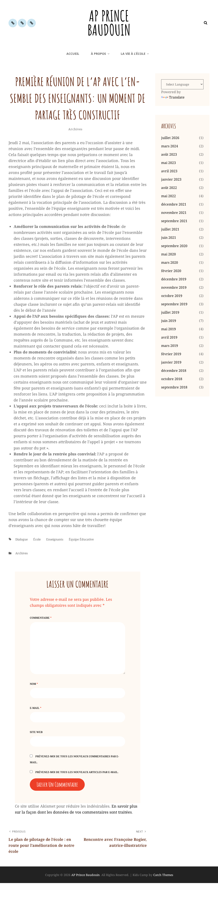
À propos (98, 54)
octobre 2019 (171, 295)
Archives (75, 129)
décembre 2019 (173, 279)
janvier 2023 (171, 179)
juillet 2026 (170, 137)
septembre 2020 (174, 245)
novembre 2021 (173, 212)
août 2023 (169, 154)
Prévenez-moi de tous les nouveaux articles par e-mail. (76, 772)
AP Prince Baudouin (109, 22)
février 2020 (171, 270)
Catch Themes (163, 875)
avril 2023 (169, 171)
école (37, 539)
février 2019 (171, 354)
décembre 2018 (173, 370)
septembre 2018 (174, 387)
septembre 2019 (174, 304)
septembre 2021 (174, 221)
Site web (36, 732)
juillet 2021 (170, 229)
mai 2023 (168, 162)
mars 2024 (169, 146)
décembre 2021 (173, 204)
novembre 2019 (173, 287)
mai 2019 (168, 329)
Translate (177, 97)
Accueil (72, 54)
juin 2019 (168, 320)
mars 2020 (169, 262)
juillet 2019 (170, 312)
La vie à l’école (133, 54)
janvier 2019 (171, 362)
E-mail (35, 708)
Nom (34, 684)
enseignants (54, 539)
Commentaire (41, 618)
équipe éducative (81, 539)
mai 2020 (168, 254)
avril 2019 (169, 337)
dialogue (21, 539)
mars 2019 (169, 345)
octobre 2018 (171, 378)
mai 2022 (168, 196)
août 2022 (169, 187)
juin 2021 (168, 237)
